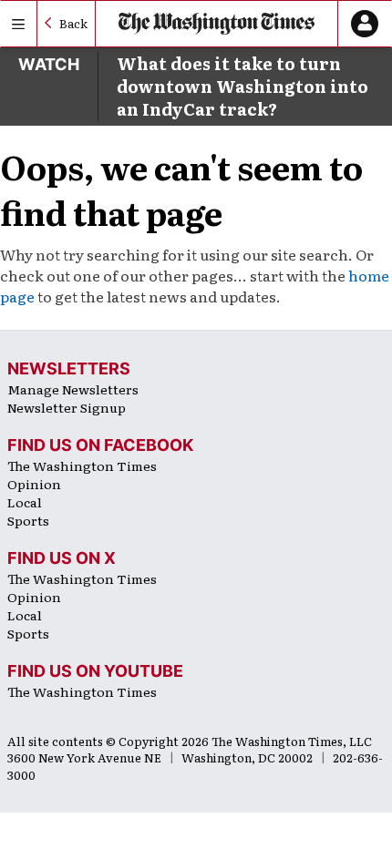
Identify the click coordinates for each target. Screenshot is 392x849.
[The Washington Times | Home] (217, 24)
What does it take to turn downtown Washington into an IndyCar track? (242, 86)
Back (73, 23)
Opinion (34, 484)
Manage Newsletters (73, 389)
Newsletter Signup (66, 407)
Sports (28, 520)
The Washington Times (82, 465)
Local (24, 502)
